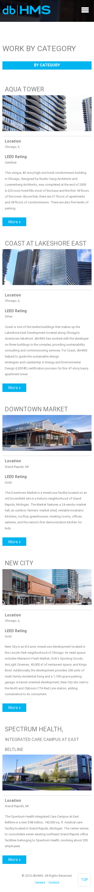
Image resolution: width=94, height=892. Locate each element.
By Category (47, 65)
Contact (53, 882)
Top (84, 880)
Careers (40, 882)
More (13, 221)
